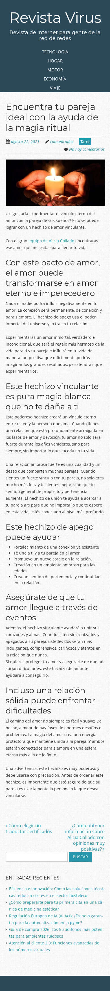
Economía (55, 79)
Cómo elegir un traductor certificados (29, 828)
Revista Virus (55, 18)
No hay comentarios (87, 149)
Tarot (85, 141)
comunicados (61, 141)
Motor (55, 70)
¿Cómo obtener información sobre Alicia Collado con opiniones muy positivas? (85, 837)
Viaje (55, 88)
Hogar (55, 61)
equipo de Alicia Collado (51, 240)
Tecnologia (55, 51)
